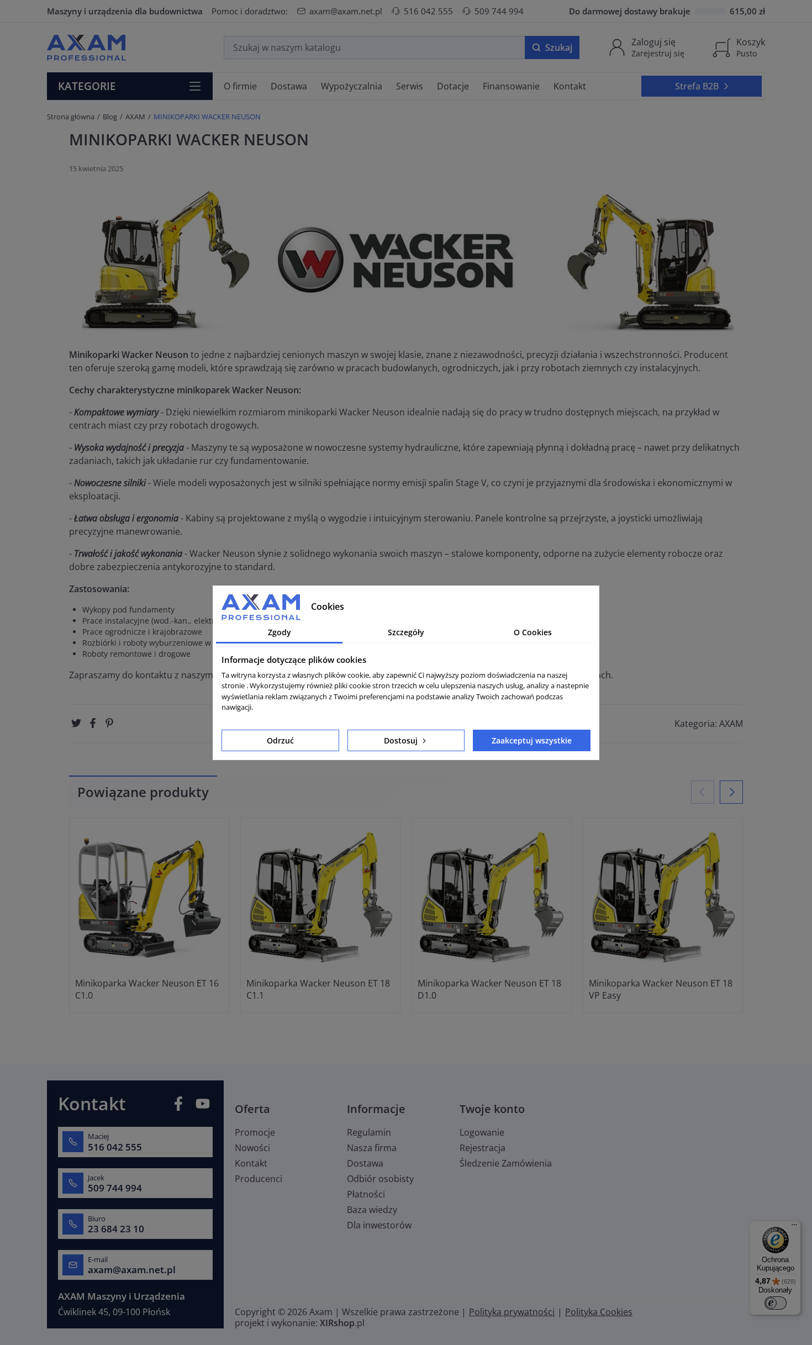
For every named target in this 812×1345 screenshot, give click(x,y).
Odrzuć (280, 740)
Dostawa (365, 1163)
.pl (342, 1323)
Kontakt (251, 1163)
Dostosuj (402, 740)
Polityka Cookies (598, 1311)
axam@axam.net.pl (345, 11)
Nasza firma (372, 1148)
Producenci (258, 1179)
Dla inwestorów (379, 1225)
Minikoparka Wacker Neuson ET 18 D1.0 (489, 989)
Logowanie (482, 1132)
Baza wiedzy (372, 1210)
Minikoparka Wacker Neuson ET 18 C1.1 (318, 989)
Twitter (76, 723)
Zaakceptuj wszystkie (532, 740)
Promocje (255, 1132)
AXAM (731, 724)
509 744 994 (499, 11)
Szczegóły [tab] (406, 632)
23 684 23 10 (116, 1229)
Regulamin (369, 1132)
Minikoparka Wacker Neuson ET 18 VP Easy (660, 989)
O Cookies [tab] (533, 632)
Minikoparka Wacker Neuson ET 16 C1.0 (147, 989)
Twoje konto (492, 1108)
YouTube (203, 1103)
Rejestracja (482, 1148)
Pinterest (109, 723)
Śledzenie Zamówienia (506, 1163)
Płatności (366, 1194)
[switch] (775, 1303)
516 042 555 (428, 11)
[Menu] (794, 1227)
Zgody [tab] (279, 632)
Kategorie (87, 86)
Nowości (252, 1148)
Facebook (93, 723)
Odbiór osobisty (380, 1179)
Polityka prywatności (512, 1311)
